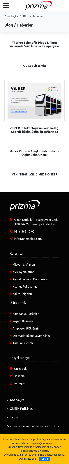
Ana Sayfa (11, 16)
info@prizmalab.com (28, 238)
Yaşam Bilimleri (23, 321)
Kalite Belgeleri (22, 293)
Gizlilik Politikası (21, 408)
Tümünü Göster (23, 343)
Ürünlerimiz (18, 302)
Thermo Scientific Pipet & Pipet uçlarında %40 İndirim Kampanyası (34, 44)
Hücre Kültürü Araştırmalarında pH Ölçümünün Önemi (34, 153)
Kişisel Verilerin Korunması (30, 279)
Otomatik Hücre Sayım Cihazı (32, 335)
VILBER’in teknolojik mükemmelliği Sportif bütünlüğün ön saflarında (34, 129)
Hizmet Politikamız (25, 286)
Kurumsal (17, 253)
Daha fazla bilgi (27, 458)
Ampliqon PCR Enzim (26, 328)
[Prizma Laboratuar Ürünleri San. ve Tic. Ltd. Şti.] (34, 5)
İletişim (15, 417)
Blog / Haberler (33, 16)
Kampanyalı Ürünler (26, 313)
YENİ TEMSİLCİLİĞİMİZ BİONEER (34, 174)
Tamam (44, 458)
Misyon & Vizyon (24, 264)
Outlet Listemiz (34, 65)
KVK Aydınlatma (23, 272)
